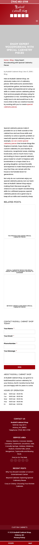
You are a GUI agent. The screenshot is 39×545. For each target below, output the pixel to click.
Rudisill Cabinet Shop (14, 72)
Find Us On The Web (19, 457)
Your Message (10, 351)
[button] (36, 22)
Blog (5, 74)
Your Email (9, 336)
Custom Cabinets (19, 527)
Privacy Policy (19, 538)
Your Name (9, 329)
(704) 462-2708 (19, 1)
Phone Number (10, 344)
